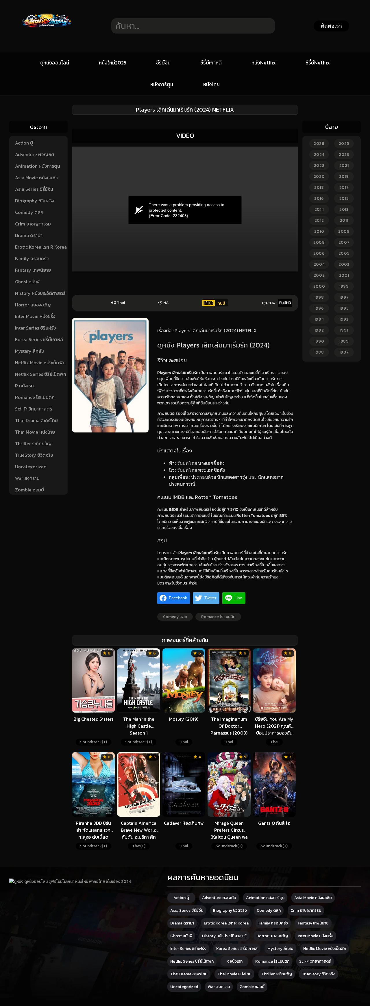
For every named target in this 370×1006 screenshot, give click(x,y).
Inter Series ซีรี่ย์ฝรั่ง (35, 327)
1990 (319, 341)
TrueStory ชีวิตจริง (34, 455)
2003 (343, 264)
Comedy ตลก (29, 212)
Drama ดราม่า (28, 235)
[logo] (46, 42)
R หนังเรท (24, 385)
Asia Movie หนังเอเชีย (36, 177)
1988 (319, 352)
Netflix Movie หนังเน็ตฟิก (40, 362)
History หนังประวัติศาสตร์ (40, 293)
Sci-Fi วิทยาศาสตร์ (33, 408)
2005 (344, 253)
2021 (344, 165)
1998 (319, 297)
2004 (319, 264)
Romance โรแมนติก (35, 397)
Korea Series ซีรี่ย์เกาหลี (39, 339)
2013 (344, 209)
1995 (344, 308)
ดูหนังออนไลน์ (54, 62)
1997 (344, 297)
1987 (344, 352)
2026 (319, 143)
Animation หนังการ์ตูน (37, 165)
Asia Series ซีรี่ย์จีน (34, 189)
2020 (319, 176)
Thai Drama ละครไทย (36, 420)
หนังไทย (211, 84)
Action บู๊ (24, 142)
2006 (319, 253)
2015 (344, 198)
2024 (319, 154)
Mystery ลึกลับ (29, 350)
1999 (344, 286)
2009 (344, 231)
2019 (344, 176)
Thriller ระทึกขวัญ (33, 443)
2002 (319, 275)
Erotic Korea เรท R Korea (41, 246)
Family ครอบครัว (32, 258)
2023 (344, 154)
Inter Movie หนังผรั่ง (35, 316)
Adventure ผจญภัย (34, 154)
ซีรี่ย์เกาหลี (211, 62)
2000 (319, 286)
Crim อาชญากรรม (33, 223)
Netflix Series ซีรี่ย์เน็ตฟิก (40, 374)
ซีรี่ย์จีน (163, 62)
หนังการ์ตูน (161, 84)
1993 (344, 319)
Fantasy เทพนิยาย (33, 270)
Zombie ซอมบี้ (29, 489)
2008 (319, 242)
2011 (344, 220)
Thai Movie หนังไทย (35, 431)
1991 (344, 330)
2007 (344, 242)
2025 (344, 143)
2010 (319, 231)
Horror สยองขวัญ (33, 304)
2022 (319, 165)
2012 (319, 220)
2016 (319, 198)
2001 (344, 275)
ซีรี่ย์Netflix (318, 62)
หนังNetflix (263, 62)
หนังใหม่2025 (112, 62)
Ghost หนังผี (27, 281)
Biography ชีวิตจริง (34, 200)
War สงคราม (27, 478)
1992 (319, 330)
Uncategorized (31, 466)
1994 (319, 319)
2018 (319, 187)
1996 (319, 308)
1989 (344, 341)
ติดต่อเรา (331, 26)
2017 (344, 187)
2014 (319, 209)
